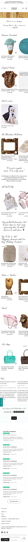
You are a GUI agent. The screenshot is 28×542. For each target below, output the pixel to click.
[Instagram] (5, 532)
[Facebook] (2, 532)
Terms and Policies (14, 540)
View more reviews (14, 501)
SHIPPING (3, 516)
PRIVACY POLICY (5, 523)
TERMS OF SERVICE (6, 521)
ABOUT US (3, 511)
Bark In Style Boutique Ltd (15, 537)
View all (25, 346)
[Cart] (26, 8)
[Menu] (1, 8)
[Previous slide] (1, 2)
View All (14, 418)
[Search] (5, 8)
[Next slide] (26, 2)
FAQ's (2, 514)
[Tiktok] (7, 532)
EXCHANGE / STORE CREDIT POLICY (10, 518)
